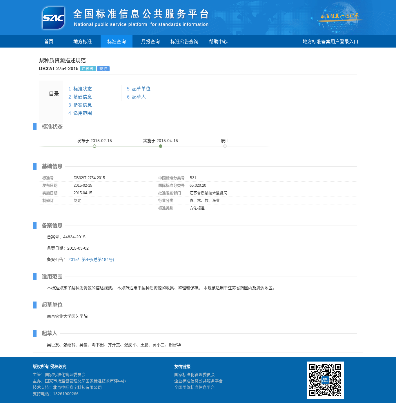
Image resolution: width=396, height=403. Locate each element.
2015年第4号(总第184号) (91, 259)
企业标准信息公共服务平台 (198, 381)
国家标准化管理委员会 (194, 374)
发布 (94, 140)
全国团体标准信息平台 (194, 387)
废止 (225, 140)
